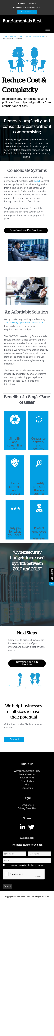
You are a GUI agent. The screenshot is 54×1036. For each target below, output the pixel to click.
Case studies (27, 781)
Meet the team (27, 774)
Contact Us (29, 11)
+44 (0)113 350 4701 (28, 3)
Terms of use (27, 804)
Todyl (37, 180)
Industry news (27, 777)
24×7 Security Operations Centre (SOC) (24, 322)
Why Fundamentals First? (27, 770)
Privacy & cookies (27, 808)
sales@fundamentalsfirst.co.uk (28, 7)
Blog (27, 784)
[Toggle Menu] (47, 29)
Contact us (27, 787)
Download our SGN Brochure (26, 230)
